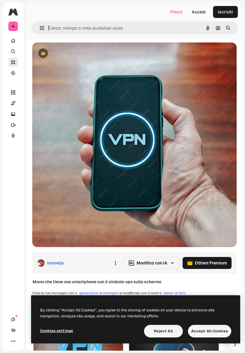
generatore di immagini (99, 293)
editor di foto (175, 293)
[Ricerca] (13, 51)
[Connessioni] (13, 319)
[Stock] (13, 62)
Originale (71, 54)
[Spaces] (13, 103)
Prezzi (176, 12)
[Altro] (13, 341)
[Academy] (13, 330)
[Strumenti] (13, 92)
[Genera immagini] (13, 114)
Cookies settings (56, 330)
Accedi (199, 12)
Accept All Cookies (209, 331)
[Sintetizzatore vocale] (13, 135)
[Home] (13, 40)
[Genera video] (13, 125)
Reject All (163, 331)
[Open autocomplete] (39, 28)
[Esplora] (13, 73)
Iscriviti (225, 12)
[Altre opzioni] (115, 263)
